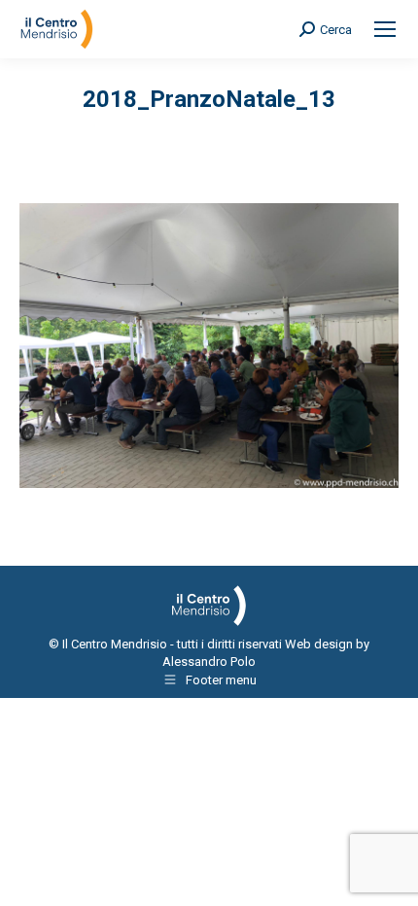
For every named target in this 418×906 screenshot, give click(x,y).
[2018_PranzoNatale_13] (209, 345)
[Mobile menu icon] (385, 29)
